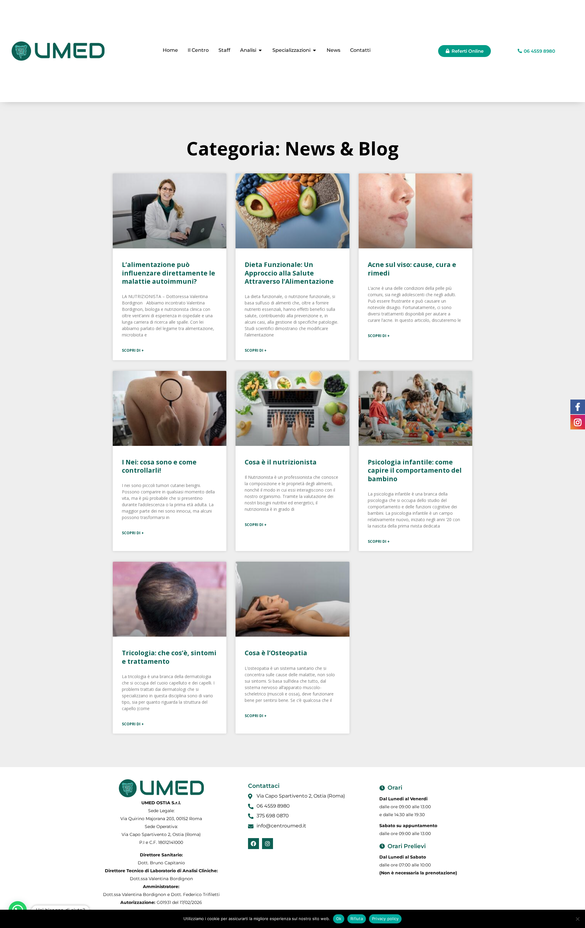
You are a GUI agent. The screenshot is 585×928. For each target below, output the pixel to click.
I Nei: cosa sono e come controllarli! (159, 466)
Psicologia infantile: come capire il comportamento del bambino (415, 470)
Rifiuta (356, 918)
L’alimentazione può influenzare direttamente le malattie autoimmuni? (168, 273)
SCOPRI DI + (133, 350)
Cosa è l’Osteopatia (276, 653)
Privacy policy (385, 918)
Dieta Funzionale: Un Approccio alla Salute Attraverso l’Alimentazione (289, 273)
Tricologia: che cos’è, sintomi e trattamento (169, 657)
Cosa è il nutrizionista (281, 462)
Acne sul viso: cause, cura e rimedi (412, 268)
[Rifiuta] (577, 919)
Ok (339, 918)
